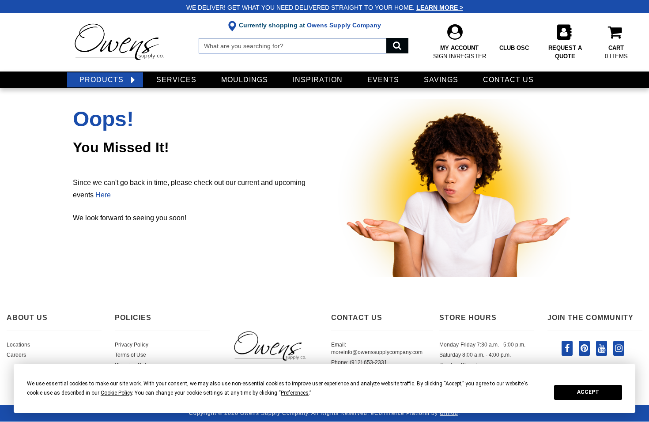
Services (176, 79)
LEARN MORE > (439, 7)
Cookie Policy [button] (116, 393)
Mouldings (244, 79)
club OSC (514, 48)
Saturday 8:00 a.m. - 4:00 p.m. (475, 355)
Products (101, 79)
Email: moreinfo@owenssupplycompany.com (377, 348)
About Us (27, 317)
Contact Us (508, 79)
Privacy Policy (131, 345)
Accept (588, 392)
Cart (616, 52)
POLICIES (133, 317)
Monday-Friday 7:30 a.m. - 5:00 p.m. (482, 345)
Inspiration (318, 79)
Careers (16, 355)
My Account (459, 52)
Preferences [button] (295, 393)
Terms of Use (130, 355)
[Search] (397, 45)
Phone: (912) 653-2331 (359, 362)
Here (103, 195)
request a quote (565, 52)
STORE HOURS (468, 317)
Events (383, 79)
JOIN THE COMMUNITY (590, 317)
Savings (441, 79)
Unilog (449, 413)
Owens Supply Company (344, 25)
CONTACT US (356, 317)
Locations (18, 345)
